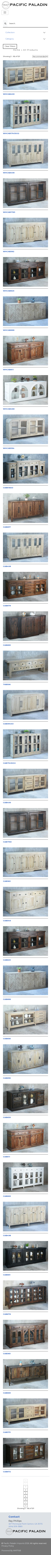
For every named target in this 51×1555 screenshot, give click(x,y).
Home (16, 50)
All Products (30, 50)
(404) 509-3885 (15, 1526)
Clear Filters (10, 46)
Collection (10, 32)
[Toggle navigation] (4, 12)
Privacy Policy (7, 1546)
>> (25, 1505)
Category (9, 39)
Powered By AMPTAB (11, 1550)
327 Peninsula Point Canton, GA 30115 (25, 1524)
